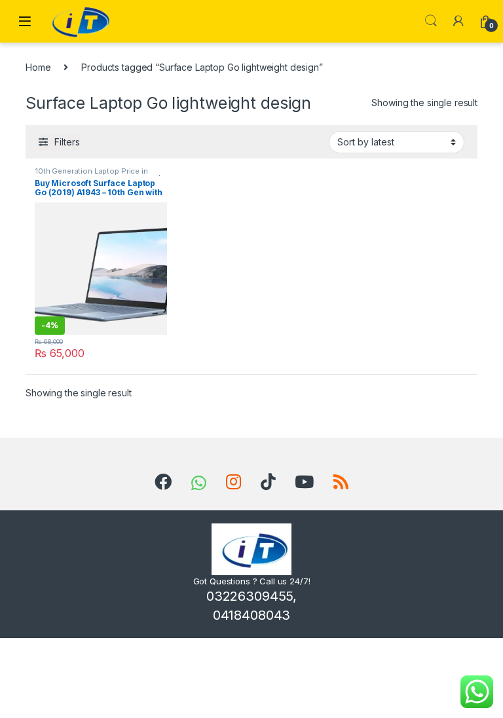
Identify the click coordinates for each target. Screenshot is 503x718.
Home (38, 67)
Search (431, 21)
